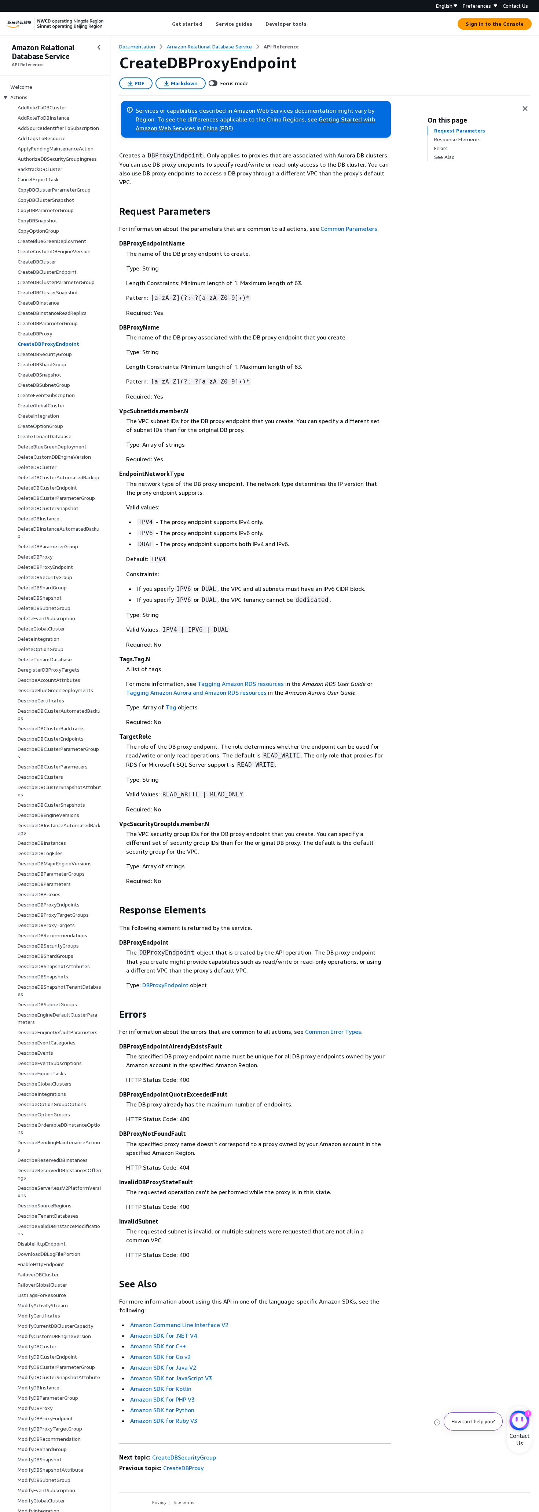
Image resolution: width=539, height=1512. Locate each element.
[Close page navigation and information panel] (525, 109)
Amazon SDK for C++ (158, 1346)
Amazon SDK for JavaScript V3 (171, 1378)
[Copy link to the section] (113, 211)
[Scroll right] (311, 24)
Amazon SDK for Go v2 (160, 1356)
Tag (171, 707)
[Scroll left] (166, 24)
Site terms (183, 1502)
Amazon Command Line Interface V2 (179, 1325)
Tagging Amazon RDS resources (241, 683)
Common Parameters (348, 228)
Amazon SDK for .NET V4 (163, 1335)
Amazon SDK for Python (162, 1410)
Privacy (159, 1502)
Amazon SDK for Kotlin (160, 1388)
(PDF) (226, 128)
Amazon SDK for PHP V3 (162, 1399)
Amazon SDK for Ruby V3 (163, 1420)
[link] (281, 46)
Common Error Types (333, 1031)
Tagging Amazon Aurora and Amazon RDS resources (196, 692)
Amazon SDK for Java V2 (163, 1367)
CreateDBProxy (183, 1468)
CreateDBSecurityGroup (184, 1457)
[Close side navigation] (99, 47)
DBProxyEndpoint (165, 985)
